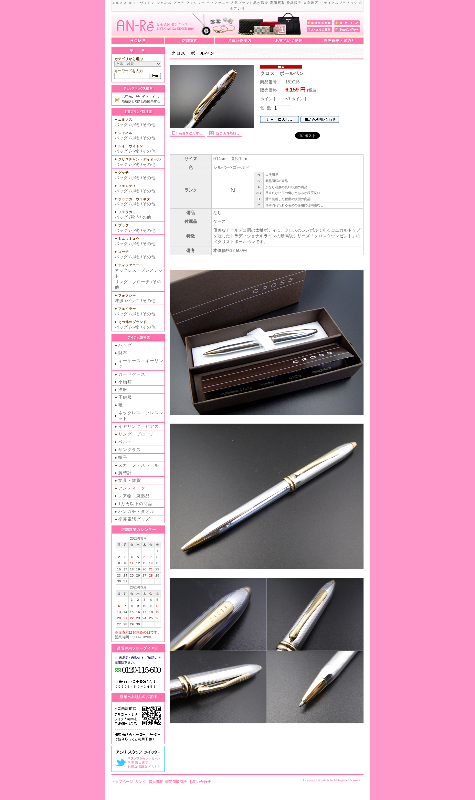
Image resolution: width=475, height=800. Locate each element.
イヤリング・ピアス (138, 426)
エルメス (125, 119)
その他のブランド (132, 322)
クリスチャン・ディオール (139, 159)
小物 (135, 124)
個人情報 (156, 782)
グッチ (123, 172)
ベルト (125, 441)
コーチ (123, 252)
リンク (140, 782)
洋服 (119, 300)
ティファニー (129, 265)
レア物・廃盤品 (134, 495)
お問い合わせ (200, 782)
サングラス (129, 449)
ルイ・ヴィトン (130, 146)
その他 (149, 124)
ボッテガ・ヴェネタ (134, 199)
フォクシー (127, 295)
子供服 (125, 397)
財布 (122, 353)
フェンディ (127, 186)
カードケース (131, 374)
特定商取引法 (176, 782)
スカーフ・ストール (138, 465)
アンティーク (131, 488)
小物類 (125, 382)
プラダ (123, 225)
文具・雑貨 (129, 480)
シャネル (125, 133)
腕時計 (125, 472)
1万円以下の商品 (135, 503)
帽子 (122, 457)
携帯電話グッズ (134, 519)
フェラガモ (127, 212)
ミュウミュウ (129, 238)
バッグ (121, 124)
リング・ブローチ (132, 281)
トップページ (122, 782)
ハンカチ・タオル (136, 511)
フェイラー (127, 308)
